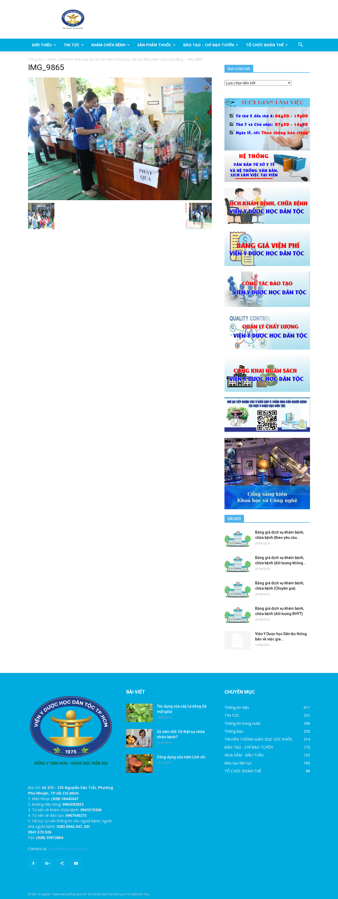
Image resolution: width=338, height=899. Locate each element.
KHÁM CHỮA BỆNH (108, 44)
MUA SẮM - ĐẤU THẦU (244, 755)
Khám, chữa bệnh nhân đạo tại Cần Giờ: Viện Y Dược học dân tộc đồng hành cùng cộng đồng (115, 59)
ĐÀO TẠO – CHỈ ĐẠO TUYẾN (208, 44)
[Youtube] (76, 863)
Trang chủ (35, 59)
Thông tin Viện (236, 707)
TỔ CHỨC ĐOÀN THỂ (265, 44)
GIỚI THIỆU (42, 44)
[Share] (62, 863)
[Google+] (47, 863)
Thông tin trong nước (242, 723)
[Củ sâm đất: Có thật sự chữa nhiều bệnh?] (139, 738)
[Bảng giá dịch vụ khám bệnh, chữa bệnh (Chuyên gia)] (237, 589)
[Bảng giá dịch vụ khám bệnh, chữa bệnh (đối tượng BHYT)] (237, 615)
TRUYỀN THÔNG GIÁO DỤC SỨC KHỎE (258, 739)
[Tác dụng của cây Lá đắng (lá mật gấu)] (139, 713)
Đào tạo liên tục (238, 762)
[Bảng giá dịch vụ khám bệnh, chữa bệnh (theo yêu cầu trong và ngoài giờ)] (237, 539)
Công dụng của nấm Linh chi (181, 757)
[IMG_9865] (120, 138)
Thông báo (233, 731)
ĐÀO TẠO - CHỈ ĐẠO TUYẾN (248, 747)
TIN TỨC (71, 44)
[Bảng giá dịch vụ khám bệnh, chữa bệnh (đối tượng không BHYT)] (237, 564)
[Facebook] (33, 863)
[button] (302, 45)
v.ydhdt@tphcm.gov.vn (67, 848)
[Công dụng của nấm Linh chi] (139, 763)
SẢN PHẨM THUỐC (154, 44)
